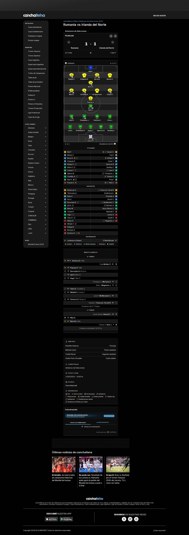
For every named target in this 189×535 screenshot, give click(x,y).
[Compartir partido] (111, 36)
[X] (124, 519)
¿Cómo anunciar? (159, 530)
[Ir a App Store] (51, 519)
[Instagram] (130, 519)
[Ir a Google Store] (66, 519)
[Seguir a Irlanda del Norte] (112, 42)
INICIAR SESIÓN (159, 16)
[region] (90, 427)
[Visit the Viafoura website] (111, 432)
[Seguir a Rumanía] (68, 42)
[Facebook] (136, 519)
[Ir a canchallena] (34, 15)
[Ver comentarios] (115, 36)
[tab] (78, 422)
